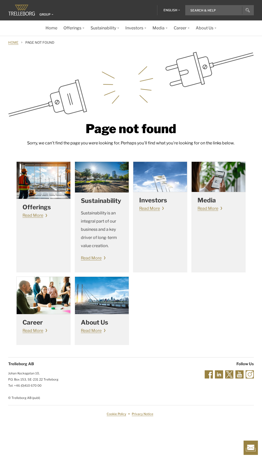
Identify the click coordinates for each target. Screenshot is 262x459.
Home (13, 42)
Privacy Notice (142, 414)
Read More (33, 215)
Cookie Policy (116, 414)
